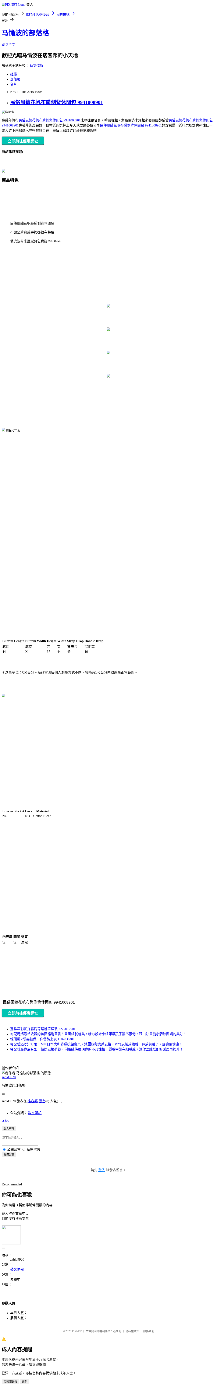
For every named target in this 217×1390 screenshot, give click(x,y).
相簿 (13, 74)
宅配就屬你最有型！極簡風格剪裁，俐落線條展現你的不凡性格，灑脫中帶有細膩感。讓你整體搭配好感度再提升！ (96, 1049)
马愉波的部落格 (25, 33)
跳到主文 (8, 44)
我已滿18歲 (10, 1381)
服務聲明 (148, 1331)
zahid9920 (9, 1077)
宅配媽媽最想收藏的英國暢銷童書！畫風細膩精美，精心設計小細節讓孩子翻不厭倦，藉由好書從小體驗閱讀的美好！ (98, 1034)
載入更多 (8, 1128)
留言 (42, 1101)
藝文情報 (36, 65)
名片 (13, 84)
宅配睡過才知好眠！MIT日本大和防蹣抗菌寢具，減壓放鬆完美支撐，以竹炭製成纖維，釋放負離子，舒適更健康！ (96, 1044)
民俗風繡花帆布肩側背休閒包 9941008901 (56, 102)
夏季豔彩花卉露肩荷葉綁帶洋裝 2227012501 (42, 1029)
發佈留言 (8, 1154)
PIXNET (77, 1331)
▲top (5, 1120)
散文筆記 (35, 1113)
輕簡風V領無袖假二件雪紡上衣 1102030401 (42, 1039)
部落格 (15, 79)
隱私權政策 (132, 1331)
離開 (24, 1381)
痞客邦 (33, 1101)
